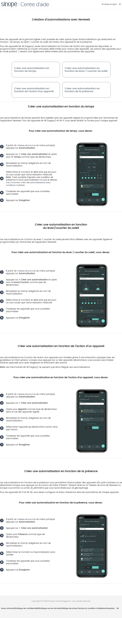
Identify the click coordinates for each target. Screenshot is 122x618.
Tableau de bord (25, 145)
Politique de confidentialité (27, 608)
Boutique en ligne (109, 4)
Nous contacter (8, 608)
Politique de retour (69, 608)
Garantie (110, 608)
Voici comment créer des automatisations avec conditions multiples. (28, 184)
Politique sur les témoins (50, 608)
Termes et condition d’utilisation (92, 608)
